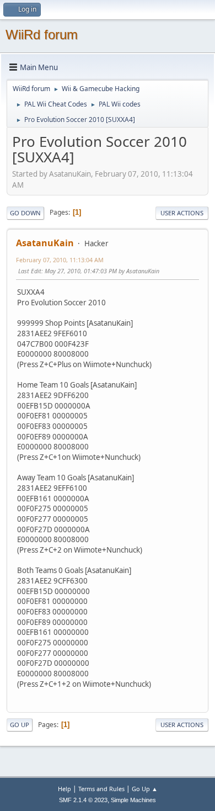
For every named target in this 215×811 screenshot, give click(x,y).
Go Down (25, 213)
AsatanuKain (45, 243)
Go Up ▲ (145, 789)
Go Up (19, 724)
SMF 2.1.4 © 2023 (83, 800)
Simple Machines (133, 800)
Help (64, 789)
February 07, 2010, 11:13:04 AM (60, 260)
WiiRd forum (42, 34)
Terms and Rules (101, 789)
